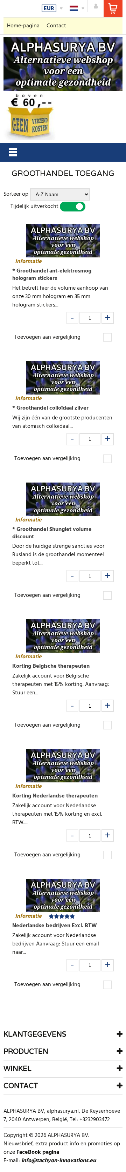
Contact (56, 26)
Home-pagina (23, 26)
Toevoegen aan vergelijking (47, 337)
